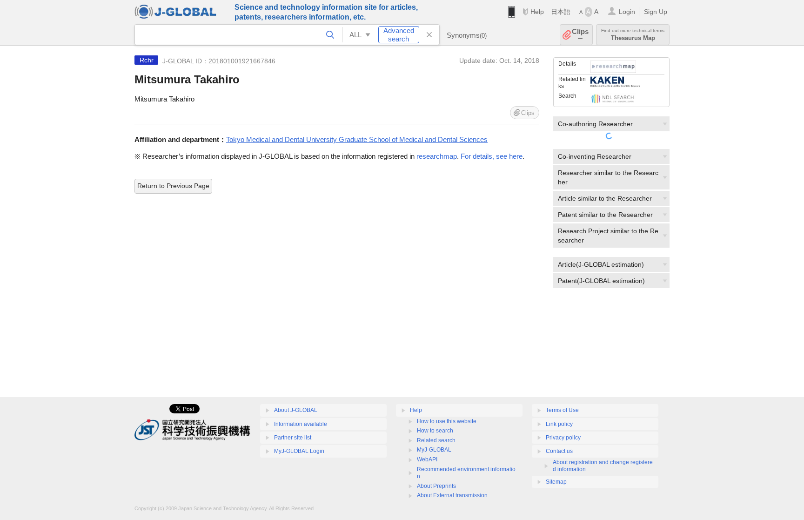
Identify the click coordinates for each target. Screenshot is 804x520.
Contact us (559, 451)
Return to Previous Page (173, 185)
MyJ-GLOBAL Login (299, 451)
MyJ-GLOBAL (434, 449)
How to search (435, 430)
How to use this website (446, 421)
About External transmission (452, 495)
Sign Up (655, 11)
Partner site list (292, 437)
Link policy (559, 424)
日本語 (560, 11)
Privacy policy (563, 437)
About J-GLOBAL (295, 410)
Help (537, 11)
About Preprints (436, 486)
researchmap (436, 156)
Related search (436, 440)
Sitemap (556, 482)
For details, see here (492, 156)
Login (627, 11)
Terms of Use (562, 410)
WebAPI (427, 459)
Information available (300, 424)
